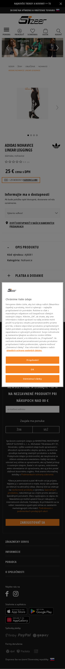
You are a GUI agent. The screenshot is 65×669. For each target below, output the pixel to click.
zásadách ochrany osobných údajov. (24, 350)
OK (32, 369)
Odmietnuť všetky (32, 378)
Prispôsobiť (32, 360)
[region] (32, 334)
